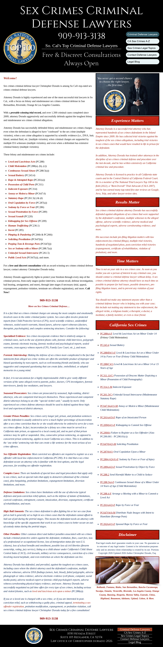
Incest (11, 230)
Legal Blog (134, 61)
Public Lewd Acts (17, 257)
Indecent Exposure (18, 189)
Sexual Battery (16, 175)
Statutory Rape (16, 198)
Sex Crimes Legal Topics (142, 48)
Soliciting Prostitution (19, 239)
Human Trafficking (18, 225)
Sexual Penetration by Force (23, 211)
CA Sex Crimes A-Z (139, 41)
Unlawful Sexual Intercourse (23, 253)
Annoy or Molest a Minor (21, 193)
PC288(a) (33, 166)
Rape (11, 180)
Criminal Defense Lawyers (142, 34)
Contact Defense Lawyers (142, 54)
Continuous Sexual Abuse (21, 170)
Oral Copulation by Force (21, 202)
